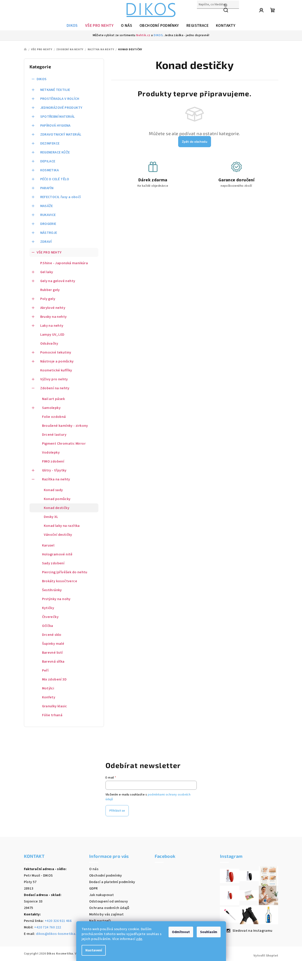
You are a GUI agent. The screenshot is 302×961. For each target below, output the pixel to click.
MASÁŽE (46, 205)
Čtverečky (50, 616)
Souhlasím (208, 932)
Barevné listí (52, 652)
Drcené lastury (54, 434)
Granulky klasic (54, 706)
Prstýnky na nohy (56, 599)
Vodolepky (51, 452)
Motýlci (48, 688)
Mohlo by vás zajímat (106, 914)
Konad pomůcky (57, 498)
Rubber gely (50, 289)
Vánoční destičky (58, 534)
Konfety (48, 697)
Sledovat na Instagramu (252, 930)
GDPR (93, 888)
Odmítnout (181, 932)
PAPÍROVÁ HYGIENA (55, 125)
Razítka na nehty (56, 479)
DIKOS (158, 35)
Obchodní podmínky (105, 875)
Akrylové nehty (52, 307)
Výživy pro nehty (54, 379)
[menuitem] (72, 25)
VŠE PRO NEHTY (49, 252)
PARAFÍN (47, 188)
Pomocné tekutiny (55, 352)
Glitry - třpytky (54, 470)
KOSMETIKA (49, 170)
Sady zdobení (53, 563)
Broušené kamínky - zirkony (65, 425)
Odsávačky (49, 343)
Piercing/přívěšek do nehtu (64, 572)
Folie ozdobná (54, 416)
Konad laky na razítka (62, 525)
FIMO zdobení (53, 461)
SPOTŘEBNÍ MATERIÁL (57, 116)
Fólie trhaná (52, 715)
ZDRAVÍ (46, 241)
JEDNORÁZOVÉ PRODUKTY (61, 107)
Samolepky (51, 407)
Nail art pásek (53, 398)
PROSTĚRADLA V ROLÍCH (59, 98)
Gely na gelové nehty (57, 280)
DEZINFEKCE (50, 143)
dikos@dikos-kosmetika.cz (58, 933)
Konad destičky (57, 507)
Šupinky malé (53, 643)
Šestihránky (52, 590)
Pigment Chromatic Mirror (64, 443)
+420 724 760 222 (47, 927)
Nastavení (93, 950)
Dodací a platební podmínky (112, 881)
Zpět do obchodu (194, 141)
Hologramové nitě (57, 554)
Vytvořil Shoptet (265, 955)
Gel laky (46, 272)
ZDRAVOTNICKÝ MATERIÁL (61, 134)
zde (139, 938)
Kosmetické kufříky (56, 370)
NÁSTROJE (48, 232)
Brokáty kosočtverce (59, 581)
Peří (45, 670)
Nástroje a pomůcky (57, 361)
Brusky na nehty (53, 316)
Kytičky (48, 607)
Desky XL (51, 516)
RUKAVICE (48, 214)
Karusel (48, 545)
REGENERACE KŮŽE (55, 152)
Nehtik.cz (143, 35)
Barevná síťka (53, 661)
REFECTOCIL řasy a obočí (60, 197)
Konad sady (53, 490)
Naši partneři (100, 920)
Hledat (202, 14)
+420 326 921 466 (58, 920)
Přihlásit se (117, 810)
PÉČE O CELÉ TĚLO (54, 179)
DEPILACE (47, 161)
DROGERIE (48, 223)
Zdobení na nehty (55, 388)
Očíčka (47, 625)
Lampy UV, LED (52, 334)
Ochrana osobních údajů (109, 907)
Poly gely (47, 298)
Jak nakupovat (101, 894)
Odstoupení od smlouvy (108, 901)
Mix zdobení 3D (54, 679)
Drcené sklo (51, 634)
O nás (93, 869)
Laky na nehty (51, 325)
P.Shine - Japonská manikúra (64, 263)
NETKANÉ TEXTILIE (55, 89)
